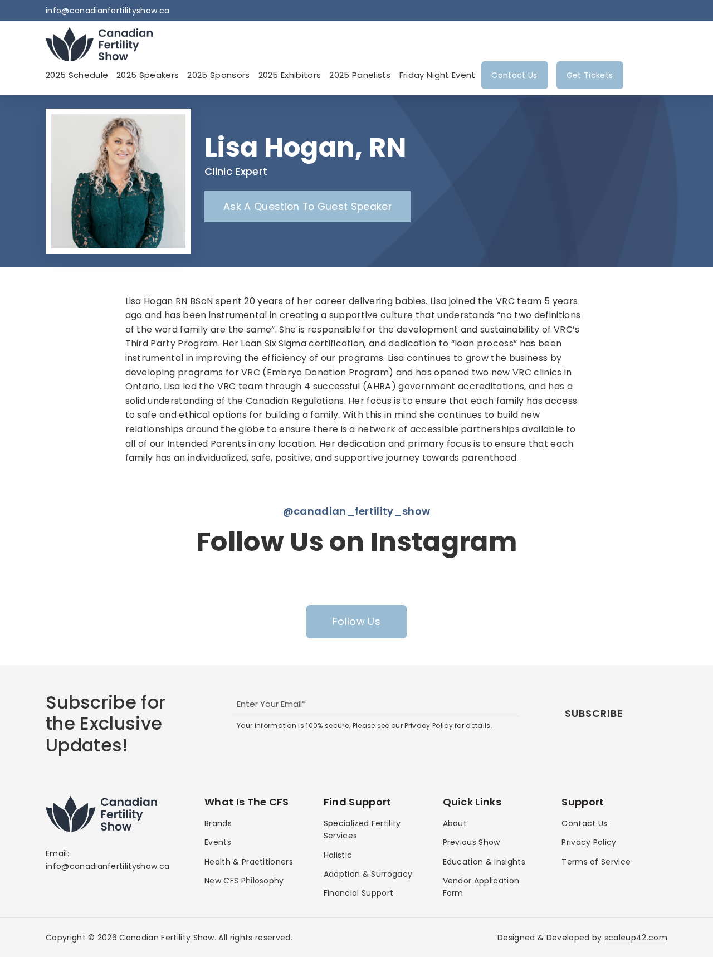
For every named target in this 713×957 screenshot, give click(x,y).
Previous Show (471, 842)
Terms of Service (596, 861)
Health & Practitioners (248, 861)
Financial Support (358, 893)
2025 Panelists (359, 75)
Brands (218, 823)
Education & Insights (484, 861)
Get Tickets (590, 75)
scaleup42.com (635, 937)
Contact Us (514, 75)
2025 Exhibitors (289, 75)
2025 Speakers (147, 75)
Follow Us (356, 621)
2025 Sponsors (218, 75)
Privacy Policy (588, 842)
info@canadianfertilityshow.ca (107, 10)
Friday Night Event (437, 75)
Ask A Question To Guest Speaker (307, 206)
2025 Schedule (77, 75)
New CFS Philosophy (244, 880)
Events (217, 842)
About (455, 823)
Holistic (338, 855)
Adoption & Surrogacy (368, 874)
